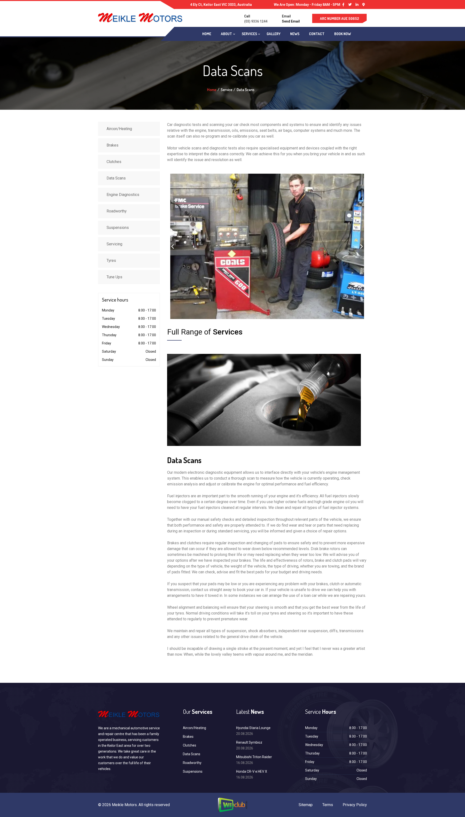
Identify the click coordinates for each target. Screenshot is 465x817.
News (294, 33)
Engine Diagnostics (123, 194)
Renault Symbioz (249, 742)
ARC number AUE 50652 (339, 18)
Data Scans (116, 178)
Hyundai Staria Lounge (253, 728)
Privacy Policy (355, 804)
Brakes (112, 145)
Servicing (114, 244)
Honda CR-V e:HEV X (251, 771)
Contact (317, 33)
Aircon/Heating (119, 128)
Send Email (291, 21)
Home (206, 33)
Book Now (342, 33)
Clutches (114, 161)
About (226, 33)
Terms (327, 804)
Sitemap (306, 804)
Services (249, 33)
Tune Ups (114, 277)
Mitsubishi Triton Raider (254, 757)
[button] (173, 246)
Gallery (273, 33)
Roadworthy (117, 211)
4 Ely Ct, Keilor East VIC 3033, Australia (221, 5)
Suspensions (118, 227)
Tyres (111, 260)
